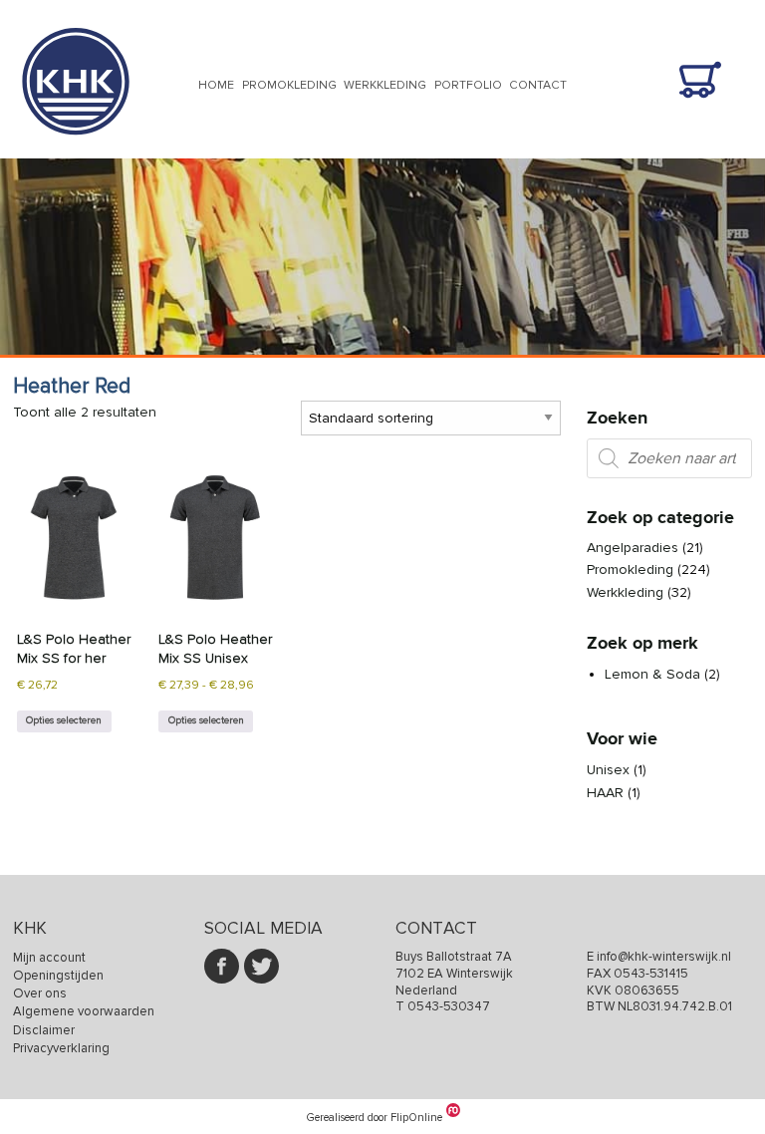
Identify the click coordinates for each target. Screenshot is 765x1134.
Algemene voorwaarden (83, 1011)
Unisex (608, 769)
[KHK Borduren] (75, 148)
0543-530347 (448, 1006)
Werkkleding (385, 85)
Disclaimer (44, 1030)
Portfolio (468, 85)
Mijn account (49, 958)
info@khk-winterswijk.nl (664, 957)
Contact (538, 85)
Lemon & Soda (652, 674)
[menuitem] (216, 87)
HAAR (605, 792)
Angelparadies (632, 547)
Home (216, 85)
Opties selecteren (64, 720)
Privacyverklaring (61, 1048)
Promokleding (289, 85)
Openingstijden (58, 976)
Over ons (40, 993)
